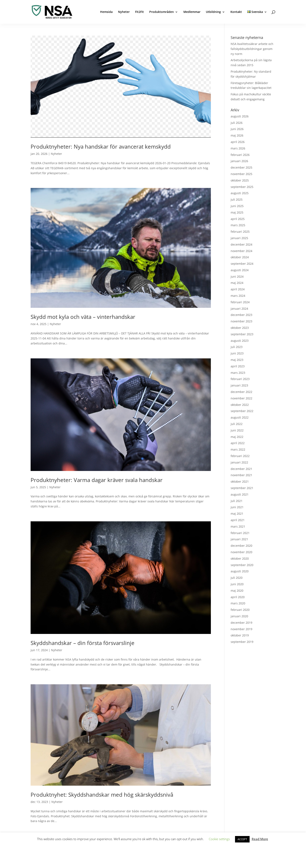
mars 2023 (238, 373)
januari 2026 (239, 161)
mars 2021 (238, 526)
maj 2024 (237, 283)
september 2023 (242, 334)
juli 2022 (237, 424)
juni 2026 (237, 129)
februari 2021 (240, 533)
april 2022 (238, 443)
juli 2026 (237, 123)
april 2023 (238, 366)
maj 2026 (237, 135)
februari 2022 (240, 456)
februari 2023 (240, 379)
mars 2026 (238, 148)
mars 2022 (238, 449)
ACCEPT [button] (242, 839)
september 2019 (242, 642)
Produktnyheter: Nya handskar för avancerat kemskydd (101, 146)
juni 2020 (237, 584)
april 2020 (238, 597)
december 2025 (241, 167)
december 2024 (241, 244)
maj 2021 (237, 514)
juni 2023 (237, 353)
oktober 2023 (240, 328)
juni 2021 (237, 507)
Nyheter (124, 12)
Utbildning (213, 12)
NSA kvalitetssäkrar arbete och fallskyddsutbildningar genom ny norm (252, 49)
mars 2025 (238, 225)
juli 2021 (237, 501)
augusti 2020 (240, 571)
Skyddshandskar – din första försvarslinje (82, 643)
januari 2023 (239, 385)
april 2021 (238, 520)
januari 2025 (239, 238)
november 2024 (241, 251)
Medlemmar (191, 12)
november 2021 (241, 475)
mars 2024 (238, 296)
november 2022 (241, 398)
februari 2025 (240, 232)
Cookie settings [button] (219, 839)
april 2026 (238, 142)
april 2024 (238, 289)
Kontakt (236, 12)
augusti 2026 (240, 116)
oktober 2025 (240, 180)
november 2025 (241, 174)
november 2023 (241, 321)
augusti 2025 (240, 193)
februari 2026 (240, 155)
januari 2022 (239, 462)
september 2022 (242, 411)
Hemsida (106, 12)
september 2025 (242, 187)
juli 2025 (237, 199)
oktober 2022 (240, 405)
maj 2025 (237, 212)
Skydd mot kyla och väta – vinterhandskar (83, 317)
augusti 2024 (240, 270)
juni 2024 (237, 276)
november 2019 (241, 629)
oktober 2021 (240, 481)
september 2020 (242, 565)
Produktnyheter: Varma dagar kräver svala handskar (97, 480)
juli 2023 (237, 347)
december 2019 (241, 623)
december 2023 (241, 315)
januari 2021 (239, 539)
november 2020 (241, 552)
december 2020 (241, 546)
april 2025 (238, 219)
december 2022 (241, 392)
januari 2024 (239, 309)
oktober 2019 (240, 635)
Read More (260, 839)
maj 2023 (237, 360)
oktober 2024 (240, 257)
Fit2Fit (139, 12)
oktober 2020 (240, 558)
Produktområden (161, 12)
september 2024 (242, 264)
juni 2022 (237, 430)
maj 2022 (237, 437)
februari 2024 (240, 302)
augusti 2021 (240, 494)
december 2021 (241, 469)
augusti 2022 (240, 417)
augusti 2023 (240, 341)
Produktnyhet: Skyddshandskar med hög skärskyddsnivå (102, 794)
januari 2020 (239, 616)
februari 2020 (240, 610)
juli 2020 (237, 578)
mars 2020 (238, 603)
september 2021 (242, 488)
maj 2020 (237, 591)
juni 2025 (237, 206)
